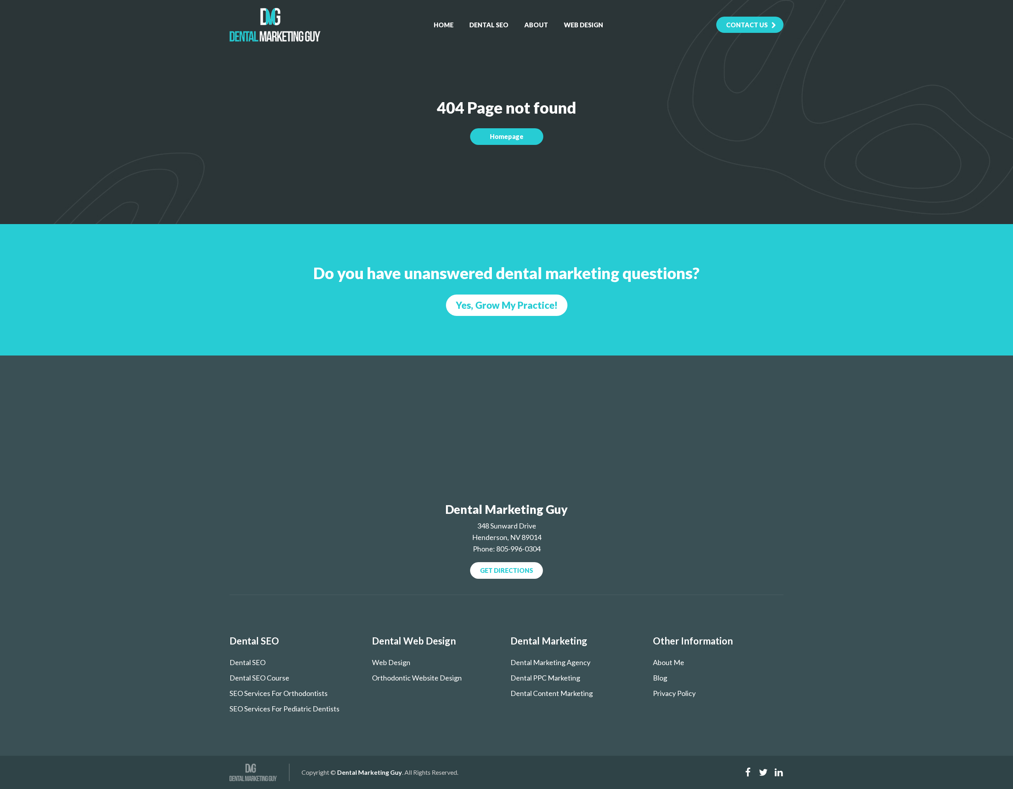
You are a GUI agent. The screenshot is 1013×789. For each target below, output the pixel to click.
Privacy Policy (674, 693)
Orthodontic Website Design (417, 677)
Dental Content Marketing (551, 693)
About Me (668, 662)
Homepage (507, 136)
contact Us (747, 25)
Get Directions (506, 570)
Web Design (583, 25)
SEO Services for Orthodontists (279, 693)
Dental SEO (488, 25)
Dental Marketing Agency (550, 662)
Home (443, 25)
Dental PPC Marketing (545, 677)
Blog (660, 677)
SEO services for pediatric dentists (285, 708)
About (536, 25)
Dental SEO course (259, 677)
